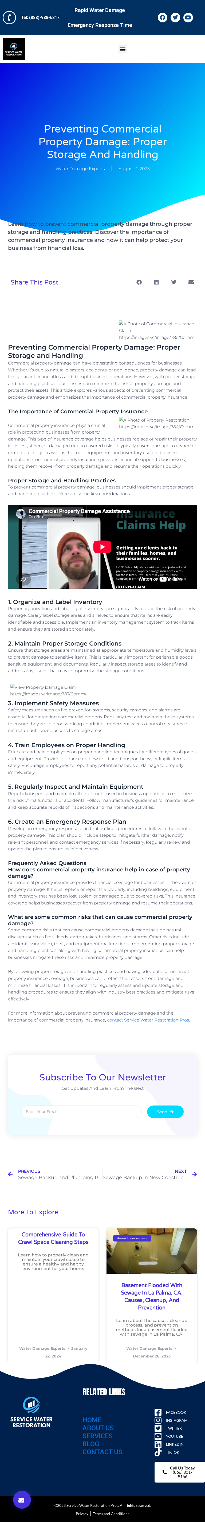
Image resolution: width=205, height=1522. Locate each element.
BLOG (90, 1444)
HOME (91, 1420)
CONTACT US (102, 1452)
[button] (123, 49)
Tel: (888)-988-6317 (40, 17)
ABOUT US (98, 1428)
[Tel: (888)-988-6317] (9, 17)
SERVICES (97, 1436)
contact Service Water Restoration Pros (148, 1020)
